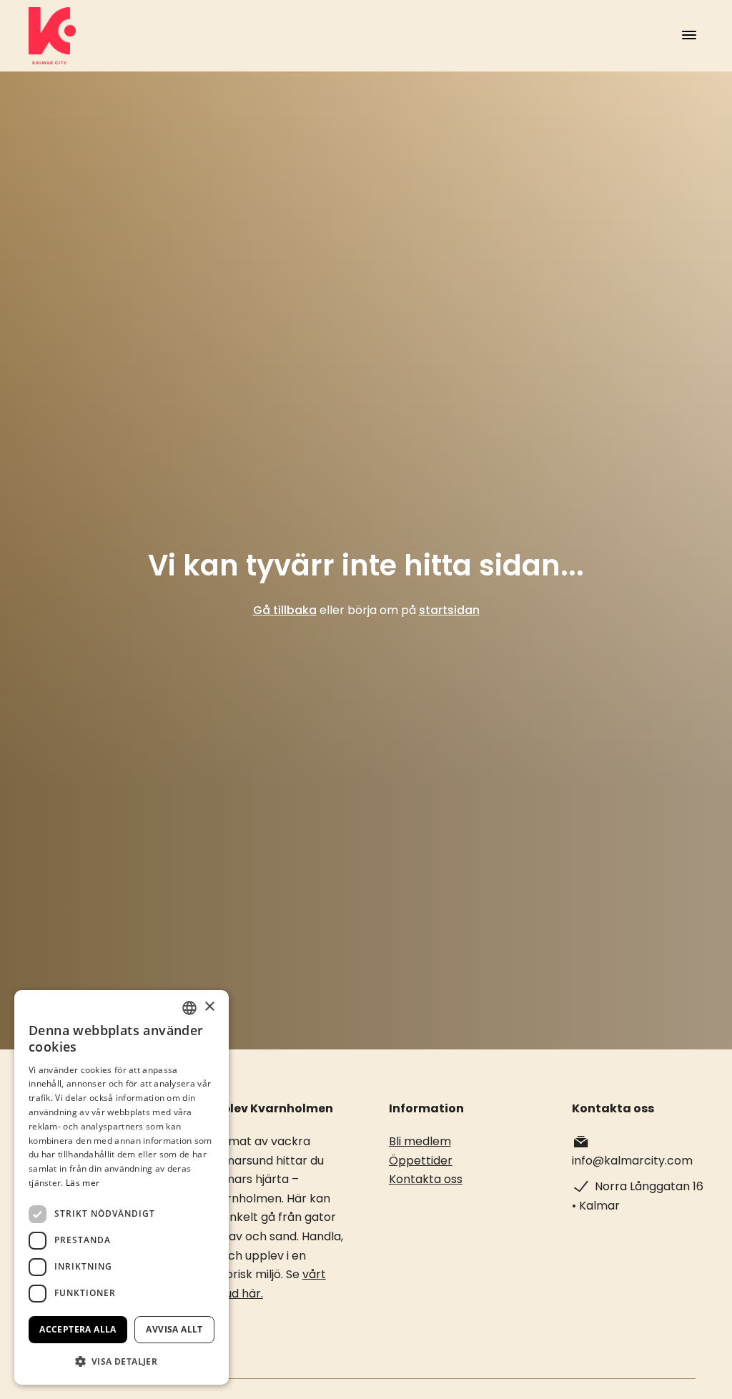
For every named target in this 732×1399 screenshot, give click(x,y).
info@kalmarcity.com (632, 1160)
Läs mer (82, 1183)
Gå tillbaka (285, 610)
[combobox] (189, 1008)
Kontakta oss (426, 1179)
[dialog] (121, 1187)
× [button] (209, 1007)
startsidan (449, 610)
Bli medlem (420, 1141)
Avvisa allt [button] (174, 1329)
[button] (121, 1361)
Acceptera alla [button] (78, 1329)
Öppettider (420, 1160)
